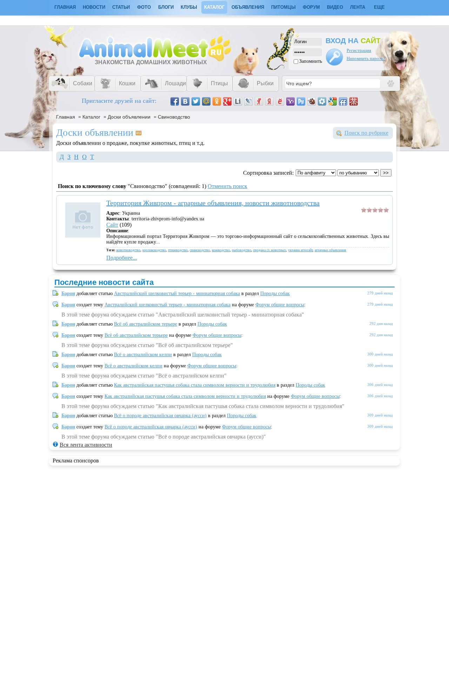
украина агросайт (300, 250)
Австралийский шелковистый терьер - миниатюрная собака (177, 293)
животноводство (128, 250)
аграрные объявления (330, 250)
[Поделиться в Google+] (227, 101)
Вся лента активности (86, 445)
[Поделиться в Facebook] (174, 101)
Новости (94, 7)
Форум (311, 7)
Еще (379, 7)
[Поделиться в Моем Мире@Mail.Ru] (206, 101)
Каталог (214, 7)
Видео (335, 7)
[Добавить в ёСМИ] (280, 101)
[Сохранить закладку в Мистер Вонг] (353, 101)
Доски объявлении (129, 117)
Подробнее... (121, 258)
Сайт (112, 225)
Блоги (166, 7)
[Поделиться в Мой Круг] (322, 101)
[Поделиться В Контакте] (185, 101)
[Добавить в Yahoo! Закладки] (290, 101)
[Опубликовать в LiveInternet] (238, 101)
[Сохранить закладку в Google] (332, 101)
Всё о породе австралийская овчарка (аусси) (160, 415)
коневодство (221, 250)
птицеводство (178, 250)
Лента (357, 7)
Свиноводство (174, 117)
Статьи (121, 7)
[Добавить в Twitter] (196, 101)
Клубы (189, 7)
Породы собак (275, 293)
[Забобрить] (311, 101)
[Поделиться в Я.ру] (259, 101)
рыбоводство (241, 250)
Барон (68, 293)
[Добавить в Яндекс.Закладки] (269, 101)
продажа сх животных (269, 250)
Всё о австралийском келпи (143, 354)
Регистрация (359, 50)
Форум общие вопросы (279, 304)
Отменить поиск (227, 186)
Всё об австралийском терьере (145, 324)
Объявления (248, 7)
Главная (65, 117)
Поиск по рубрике (366, 133)
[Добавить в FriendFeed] (343, 101)
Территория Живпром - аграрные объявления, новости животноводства (213, 203)
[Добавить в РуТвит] (301, 101)
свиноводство (200, 250)
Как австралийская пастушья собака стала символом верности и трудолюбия (194, 385)
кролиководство (154, 250)
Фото (144, 7)
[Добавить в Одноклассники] (217, 101)
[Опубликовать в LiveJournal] (248, 101)
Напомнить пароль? (366, 58)
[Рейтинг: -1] (375, 211)
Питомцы (283, 7)
